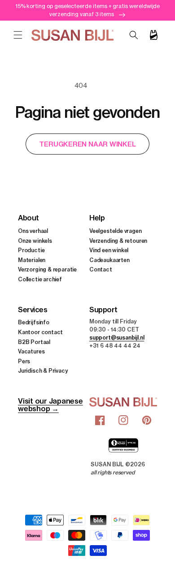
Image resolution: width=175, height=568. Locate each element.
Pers (24, 361)
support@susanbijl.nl (116, 337)
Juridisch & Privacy (43, 370)
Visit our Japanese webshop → (50, 404)
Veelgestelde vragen (115, 231)
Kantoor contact (40, 332)
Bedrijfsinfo (33, 322)
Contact (100, 269)
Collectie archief (40, 279)
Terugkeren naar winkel (87, 144)
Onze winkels (35, 240)
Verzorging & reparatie (47, 269)
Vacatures (31, 351)
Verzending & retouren (118, 240)
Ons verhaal (33, 231)
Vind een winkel (108, 250)
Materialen (31, 260)
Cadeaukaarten (109, 260)
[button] (18, 35)
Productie (31, 250)
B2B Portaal (34, 342)
